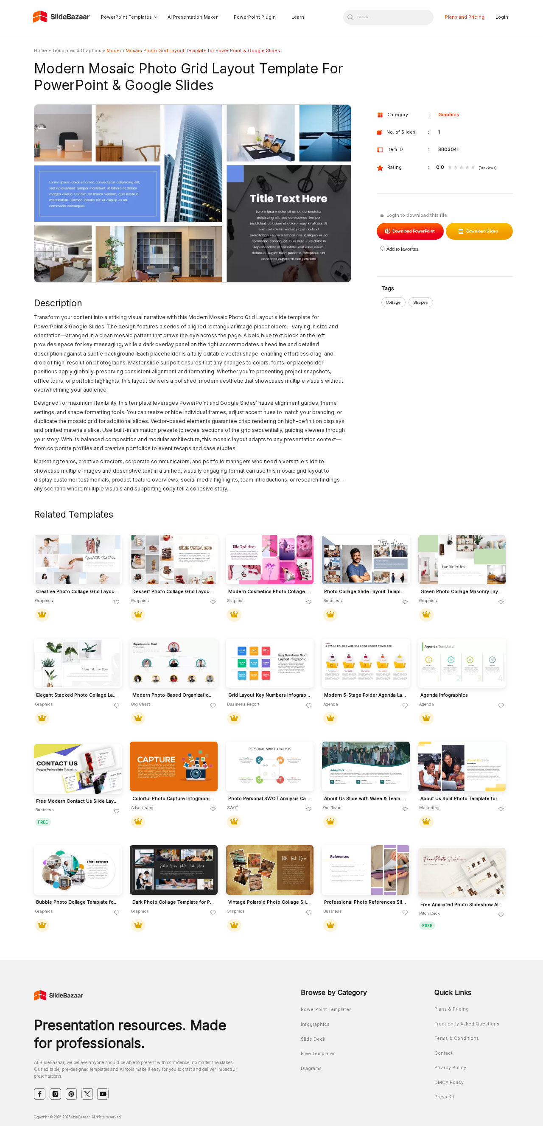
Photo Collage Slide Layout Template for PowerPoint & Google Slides (365, 591)
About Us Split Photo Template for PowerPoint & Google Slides (461, 798)
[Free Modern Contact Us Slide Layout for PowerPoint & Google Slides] (78, 769)
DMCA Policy (449, 1082)
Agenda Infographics (444, 695)
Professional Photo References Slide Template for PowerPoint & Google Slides (365, 902)
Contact (443, 1053)
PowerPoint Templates (126, 17)
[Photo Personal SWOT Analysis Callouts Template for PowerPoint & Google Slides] (270, 766)
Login (501, 17)
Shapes (420, 302)
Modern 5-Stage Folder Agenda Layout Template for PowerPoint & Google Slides (365, 695)
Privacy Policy (450, 1067)
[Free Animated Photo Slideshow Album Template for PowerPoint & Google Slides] (462, 872)
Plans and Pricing (464, 17)
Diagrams (311, 1068)
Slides (482, 231)
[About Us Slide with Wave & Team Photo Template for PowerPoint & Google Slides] (366, 766)
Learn (297, 17)
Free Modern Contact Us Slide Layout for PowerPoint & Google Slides (77, 801)
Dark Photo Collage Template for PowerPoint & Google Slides (173, 902)
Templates (64, 50)
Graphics (91, 50)
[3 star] (461, 168)
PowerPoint (413, 231)
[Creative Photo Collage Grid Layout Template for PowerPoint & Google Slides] (78, 560)
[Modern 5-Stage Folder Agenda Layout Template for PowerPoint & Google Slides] (366, 663)
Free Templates (318, 1053)
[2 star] (455, 168)
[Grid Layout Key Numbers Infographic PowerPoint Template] (270, 663)
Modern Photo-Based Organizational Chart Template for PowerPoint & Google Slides (173, 695)
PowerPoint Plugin (255, 17)
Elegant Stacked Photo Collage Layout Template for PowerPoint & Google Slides (77, 695)
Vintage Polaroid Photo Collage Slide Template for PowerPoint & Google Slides (269, 902)
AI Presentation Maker (193, 17)
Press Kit (444, 1097)
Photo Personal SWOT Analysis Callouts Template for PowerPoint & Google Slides (269, 798)
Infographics (315, 1024)
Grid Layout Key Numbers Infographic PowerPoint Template (269, 695)
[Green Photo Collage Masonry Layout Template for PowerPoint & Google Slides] (462, 560)
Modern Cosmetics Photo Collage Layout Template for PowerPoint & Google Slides (269, 591)
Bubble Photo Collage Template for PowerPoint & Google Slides (77, 902)
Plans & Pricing (451, 1009)
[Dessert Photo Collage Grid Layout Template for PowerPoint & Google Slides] (174, 560)
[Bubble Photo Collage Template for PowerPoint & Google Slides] (78, 870)
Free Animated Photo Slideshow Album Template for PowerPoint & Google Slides (461, 905)
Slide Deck (313, 1039)
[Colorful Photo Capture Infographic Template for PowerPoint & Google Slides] (174, 766)
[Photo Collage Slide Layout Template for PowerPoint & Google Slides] (366, 560)
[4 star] (467, 168)
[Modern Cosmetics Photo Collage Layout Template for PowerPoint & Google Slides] (270, 560)
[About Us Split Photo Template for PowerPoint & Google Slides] (462, 766)
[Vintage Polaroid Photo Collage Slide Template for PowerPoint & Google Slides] (270, 870)
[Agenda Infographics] (462, 663)
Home (40, 50)
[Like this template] (116, 602)
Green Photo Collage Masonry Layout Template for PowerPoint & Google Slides (461, 591)
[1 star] (450, 168)
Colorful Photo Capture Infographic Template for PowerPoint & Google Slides (173, 798)
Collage (393, 302)
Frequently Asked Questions (466, 1024)
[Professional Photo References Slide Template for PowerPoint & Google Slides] (366, 870)
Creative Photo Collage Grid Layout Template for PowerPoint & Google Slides (77, 591)
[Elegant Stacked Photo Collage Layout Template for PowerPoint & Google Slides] (78, 663)
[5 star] (473, 168)
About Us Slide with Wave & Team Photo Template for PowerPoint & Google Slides (365, 798)
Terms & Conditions (456, 1038)
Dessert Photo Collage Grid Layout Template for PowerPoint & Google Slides (173, 591)
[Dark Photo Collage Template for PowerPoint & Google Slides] (174, 870)
